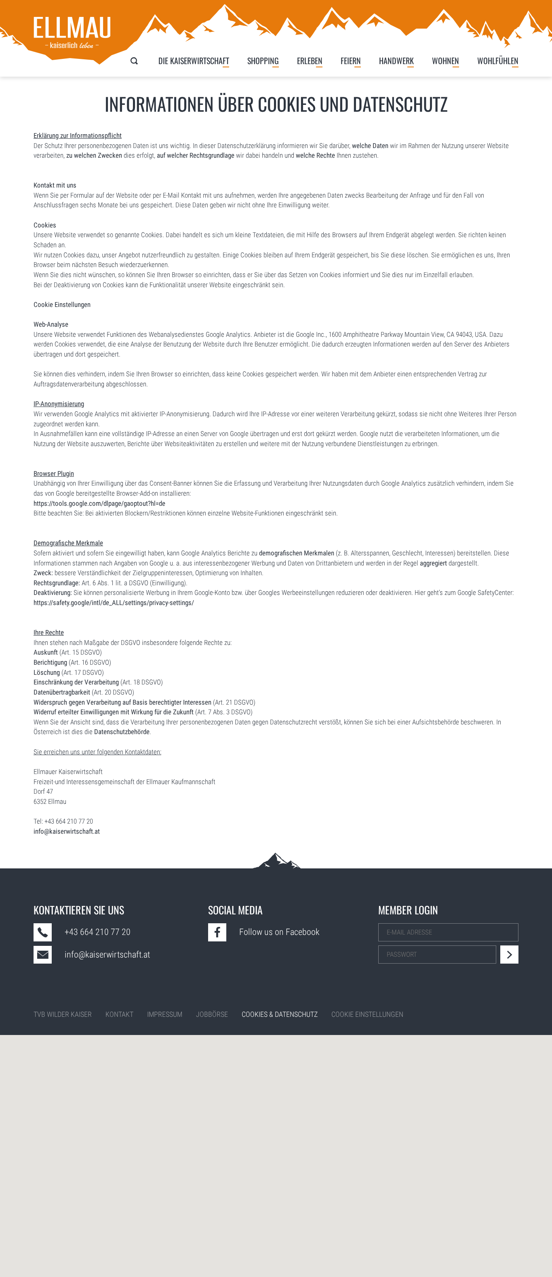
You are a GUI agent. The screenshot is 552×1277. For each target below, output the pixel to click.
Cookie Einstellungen (62, 304)
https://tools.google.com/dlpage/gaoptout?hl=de (99, 503)
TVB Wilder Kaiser (63, 1014)
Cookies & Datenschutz (280, 1014)
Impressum (164, 1014)
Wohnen (445, 61)
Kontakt (119, 1014)
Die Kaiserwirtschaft (193, 61)
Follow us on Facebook (279, 932)
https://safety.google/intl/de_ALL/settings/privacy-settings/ (114, 603)
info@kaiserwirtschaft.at (67, 831)
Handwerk (396, 61)
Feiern (351, 61)
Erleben (309, 61)
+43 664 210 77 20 (98, 932)
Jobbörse (212, 1014)
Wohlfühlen (497, 61)
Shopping (263, 61)
